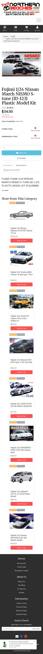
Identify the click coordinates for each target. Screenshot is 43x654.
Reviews (7, 170)
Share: (4, 108)
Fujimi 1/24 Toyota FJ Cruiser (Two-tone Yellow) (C (20, 318)
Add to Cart (21, 241)
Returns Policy (21, 611)
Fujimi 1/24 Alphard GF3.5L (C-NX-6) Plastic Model (20, 493)
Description (8, 165)
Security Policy (21, 614)
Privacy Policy (21, 607)
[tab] (8, 165)
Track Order (21, 567)
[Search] (38, 20)
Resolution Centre (21, 571)
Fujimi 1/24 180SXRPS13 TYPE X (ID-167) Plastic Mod (21, 450)
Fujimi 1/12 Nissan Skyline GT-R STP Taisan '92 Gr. (21, 230)
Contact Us (21, 589)
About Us (21, 581)
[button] (21, 158)
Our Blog (21, 585)
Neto (29, 650)
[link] (21, 636)
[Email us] (16, 636)
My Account (21, 563)
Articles (21, 592)
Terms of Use (22, 603)
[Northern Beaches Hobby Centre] (21, 8)
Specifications (21, 165)
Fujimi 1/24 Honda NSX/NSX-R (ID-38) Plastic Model (19, 537)
